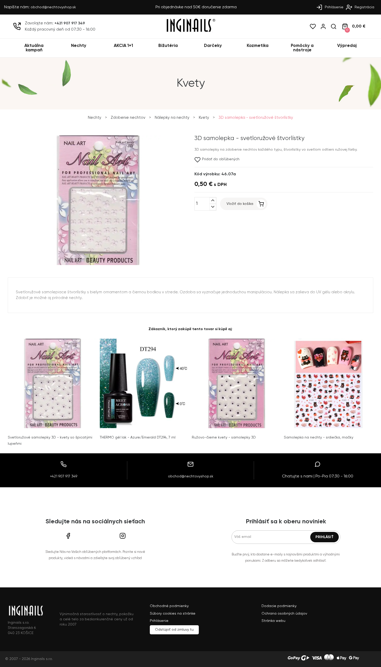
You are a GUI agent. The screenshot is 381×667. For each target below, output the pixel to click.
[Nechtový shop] (190, 31)
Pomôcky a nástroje (302, 48)
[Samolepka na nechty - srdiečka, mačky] (328, 383)
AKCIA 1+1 (123, 46)
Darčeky (213, 46)
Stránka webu (273, 621)
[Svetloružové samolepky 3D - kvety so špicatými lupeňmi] (52, 383)
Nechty (78, 46)
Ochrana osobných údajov (284, 613)
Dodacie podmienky (279, 606)
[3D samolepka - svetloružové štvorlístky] (98, 264)
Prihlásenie (333, 7)
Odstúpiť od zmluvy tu (174, 629)
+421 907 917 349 (69, 23)
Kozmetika (258, 46)
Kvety (204, 118)
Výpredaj (347, 46)
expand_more (213, 207)
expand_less (213, 200)
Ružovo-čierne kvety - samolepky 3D (224, 437)
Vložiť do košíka (240, 204)
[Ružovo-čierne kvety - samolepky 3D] (236, 383)
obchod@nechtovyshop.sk (53, 7)
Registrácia (364, 7)
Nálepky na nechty (172, 118)
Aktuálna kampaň (34, 48)
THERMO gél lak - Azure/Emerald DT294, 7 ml (137, 437)
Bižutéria (168, 46)
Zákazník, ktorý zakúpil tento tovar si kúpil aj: (190, 329)
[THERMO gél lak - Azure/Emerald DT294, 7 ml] (144, 383)
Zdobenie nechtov (128, 118)
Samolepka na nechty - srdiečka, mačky (318, 437)
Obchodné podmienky (169, 606)
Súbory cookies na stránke (172, 613)
